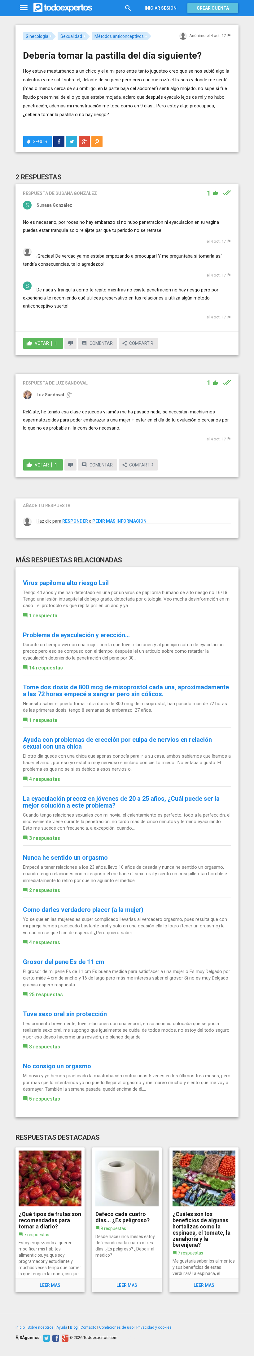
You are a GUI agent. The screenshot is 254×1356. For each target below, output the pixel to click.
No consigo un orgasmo (57, 1066)
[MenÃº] (23, 8)
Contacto (88, 1327)
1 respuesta (43, 616)
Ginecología (37, 36)
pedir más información (119, 521)
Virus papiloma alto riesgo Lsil (66, 583)
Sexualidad (71, 36)
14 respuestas (46, 668)
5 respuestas (44, 1099)
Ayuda (61, 1327)
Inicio (20, 1327)
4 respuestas (44, 779)
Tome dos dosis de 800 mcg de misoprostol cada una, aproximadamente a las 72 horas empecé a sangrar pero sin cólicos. (126, 690)
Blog (74, 1327)
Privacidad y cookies (154, 1327)
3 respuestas (44, 838)
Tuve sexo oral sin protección (65, 1014)
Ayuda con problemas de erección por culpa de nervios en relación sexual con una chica (117, 743)
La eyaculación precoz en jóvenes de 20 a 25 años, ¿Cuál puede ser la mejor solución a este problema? (121, 802)
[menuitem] (58, 141)
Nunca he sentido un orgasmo (65, 857)
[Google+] (64, 1337)
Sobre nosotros (41, 1327)
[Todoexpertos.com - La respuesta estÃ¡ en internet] (63, 8)
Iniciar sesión (161, 8)
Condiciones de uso (116, 1327)
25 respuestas (46, 995)
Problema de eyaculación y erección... (76, 635)
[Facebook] (55, 1337)
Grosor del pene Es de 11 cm (63, 962)
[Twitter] (46, 1337)
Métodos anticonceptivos (119, 36)
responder (75, 521)
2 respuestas (44, 890)
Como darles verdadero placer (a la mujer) (83, 909)
